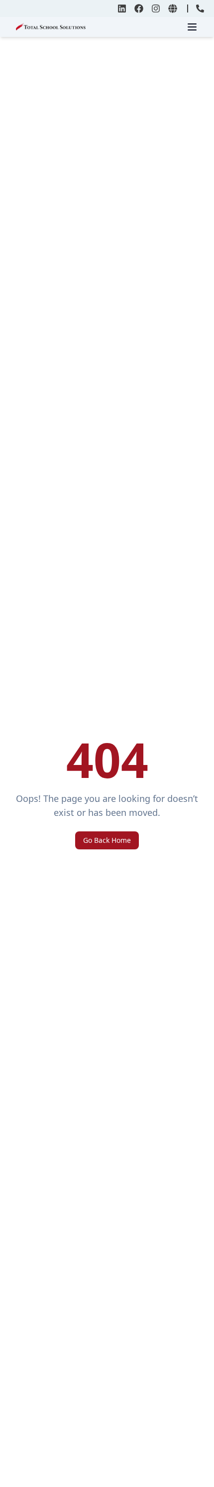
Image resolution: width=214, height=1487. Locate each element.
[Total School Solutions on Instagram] (155, 8)
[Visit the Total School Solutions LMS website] (172, 8)
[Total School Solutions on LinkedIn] (121, 8)
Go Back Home (107, 840)
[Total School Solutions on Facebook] (138, 8)
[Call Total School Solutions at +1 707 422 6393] (200, 8)
